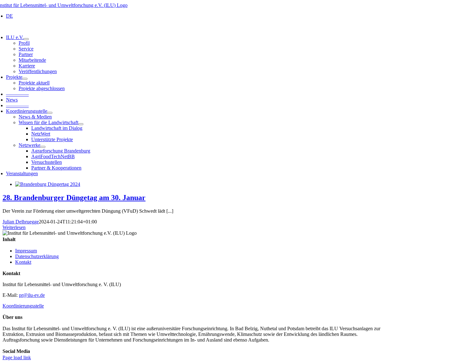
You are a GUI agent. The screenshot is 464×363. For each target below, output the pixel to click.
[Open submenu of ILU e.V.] (26, 39)
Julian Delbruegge (21, 221)
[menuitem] (9, 16)
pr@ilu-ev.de (32, 295)
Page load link (17, 357)
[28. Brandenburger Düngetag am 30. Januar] (47, 184)
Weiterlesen (14, 227)
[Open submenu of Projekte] (24, 79)
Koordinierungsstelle (23, 305)
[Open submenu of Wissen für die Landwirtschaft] (80, 124)
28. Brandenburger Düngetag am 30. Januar (74, 197)
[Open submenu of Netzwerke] (42, 147)
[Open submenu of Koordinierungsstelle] (49, 113)
